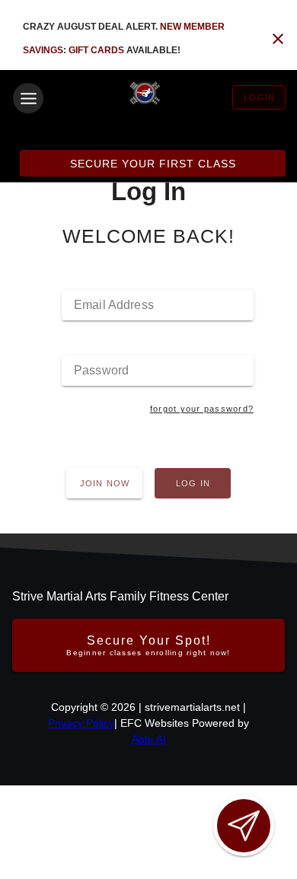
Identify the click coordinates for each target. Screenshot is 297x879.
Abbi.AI (149, 739)
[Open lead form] (243, 825)
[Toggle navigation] (28, 98)
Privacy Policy (81, 723)
